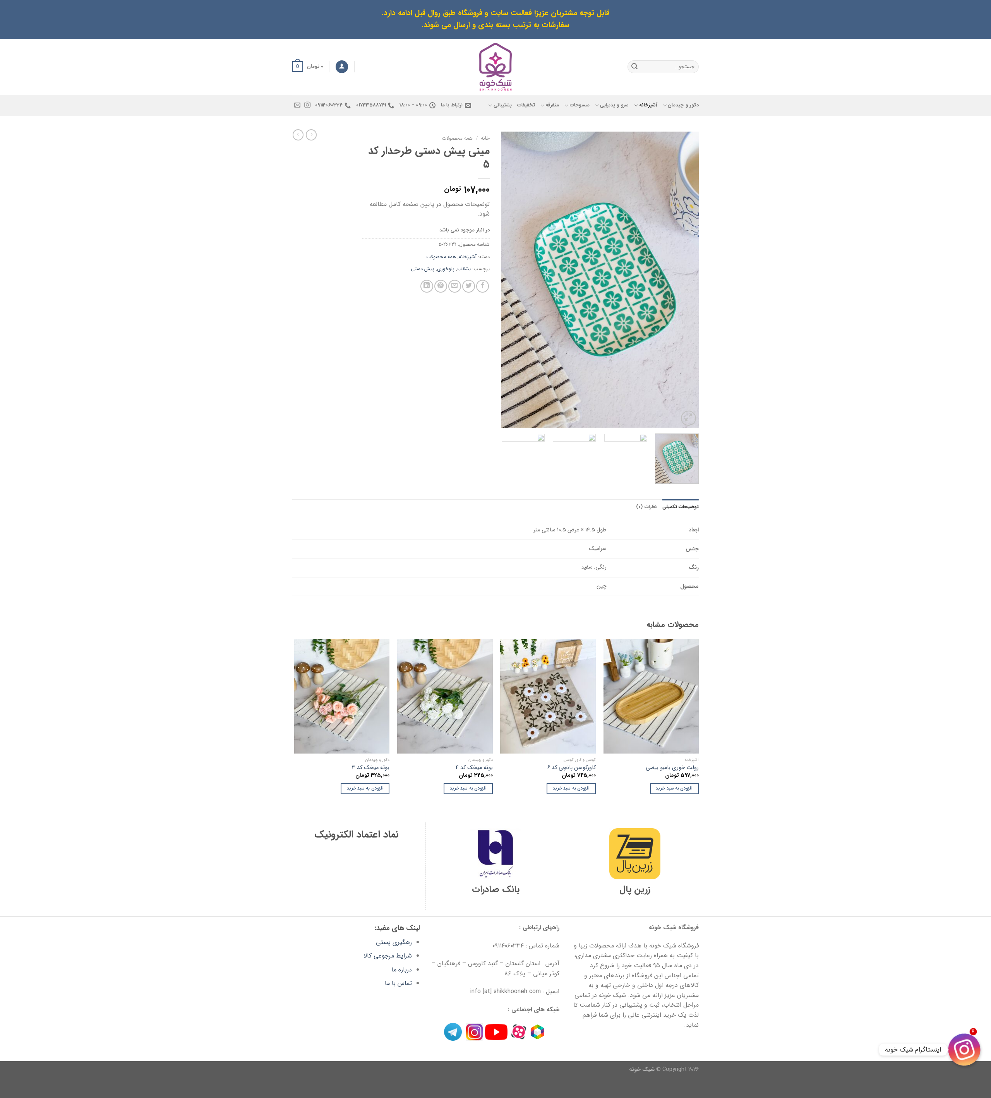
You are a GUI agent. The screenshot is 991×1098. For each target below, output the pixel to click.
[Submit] (634, 66)
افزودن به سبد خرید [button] (674, 788)
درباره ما (401, 970)
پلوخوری (445, 269)
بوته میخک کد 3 (370, 768)
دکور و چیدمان (683, 105)
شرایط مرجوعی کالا (387, 956)
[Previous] (685, 279)
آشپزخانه (648, 105)
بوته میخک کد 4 (474, 768)
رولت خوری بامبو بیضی (672, 768)
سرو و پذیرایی (614, 105)
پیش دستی (422, 269)
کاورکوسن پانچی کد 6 (571, 768)
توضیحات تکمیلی (680, 507)
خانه (485, 138)
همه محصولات (457, 138)
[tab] (680, 507)
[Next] (509, 279)
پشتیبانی (502, 105)
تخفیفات (526, 105)
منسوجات (579, 105)
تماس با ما (398, 983)
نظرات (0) (646, 507)
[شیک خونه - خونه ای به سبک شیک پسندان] (496, 67)
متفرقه (552, 105)
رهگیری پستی (394, 942)
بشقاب (464, 269)
